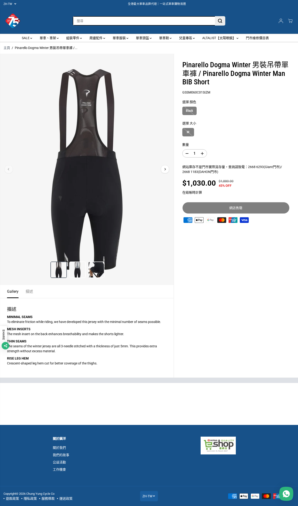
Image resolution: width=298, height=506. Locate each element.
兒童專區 (186, 38)
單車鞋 (164, 38)
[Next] (165, 169)
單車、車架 (48, 38)
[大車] (290, 21)
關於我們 (59, 448)
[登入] (281, 21)
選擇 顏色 (189, 102)
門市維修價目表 (257, 38)
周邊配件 (96, 38)
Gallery (13, 291)
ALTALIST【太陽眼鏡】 (219, 38)
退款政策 (12, 498)
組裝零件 (73, 38)
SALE (26, 38)
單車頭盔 (143, 38)
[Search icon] (220, 21)
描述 (29, 291)
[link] (223, 445)
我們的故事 (61, 455)
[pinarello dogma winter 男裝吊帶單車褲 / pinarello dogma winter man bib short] (87, 169)
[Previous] (9, 169)
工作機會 (59, 469)
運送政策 (66, 498)
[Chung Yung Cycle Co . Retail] (13, 20)
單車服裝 (119, 38)
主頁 (7, 48)
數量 (185, 144)
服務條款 (48, 498)
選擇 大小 (189, 123)
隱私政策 (30, 498)
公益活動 (59, 462)
